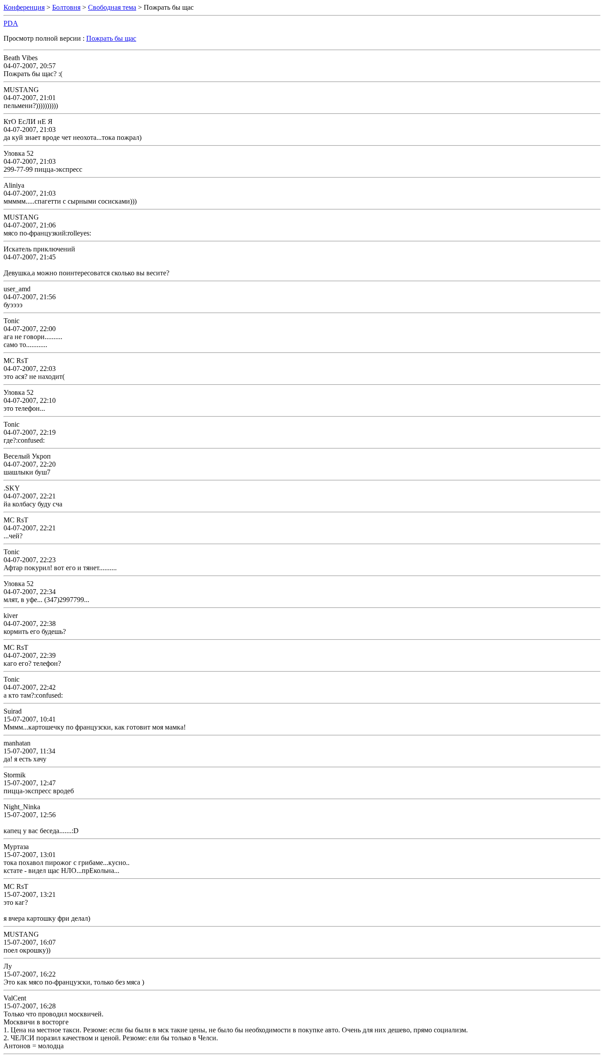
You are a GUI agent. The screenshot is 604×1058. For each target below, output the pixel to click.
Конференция (24, 7)
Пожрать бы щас (111, 38)
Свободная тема (112, 7)
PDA (11, 23)
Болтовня (66, 7)
